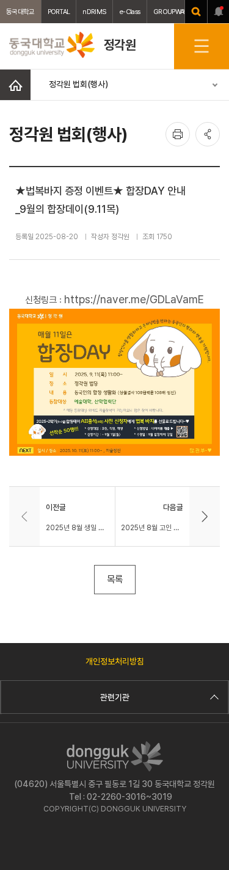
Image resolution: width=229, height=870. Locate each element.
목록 (115, 579)
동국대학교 (20, 11)
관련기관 (114, 697)
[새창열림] (196, 11)
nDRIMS (94, 11)
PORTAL (59, 11)
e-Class (130, 11)
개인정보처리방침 (114, 661)
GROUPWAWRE (174, 11)
